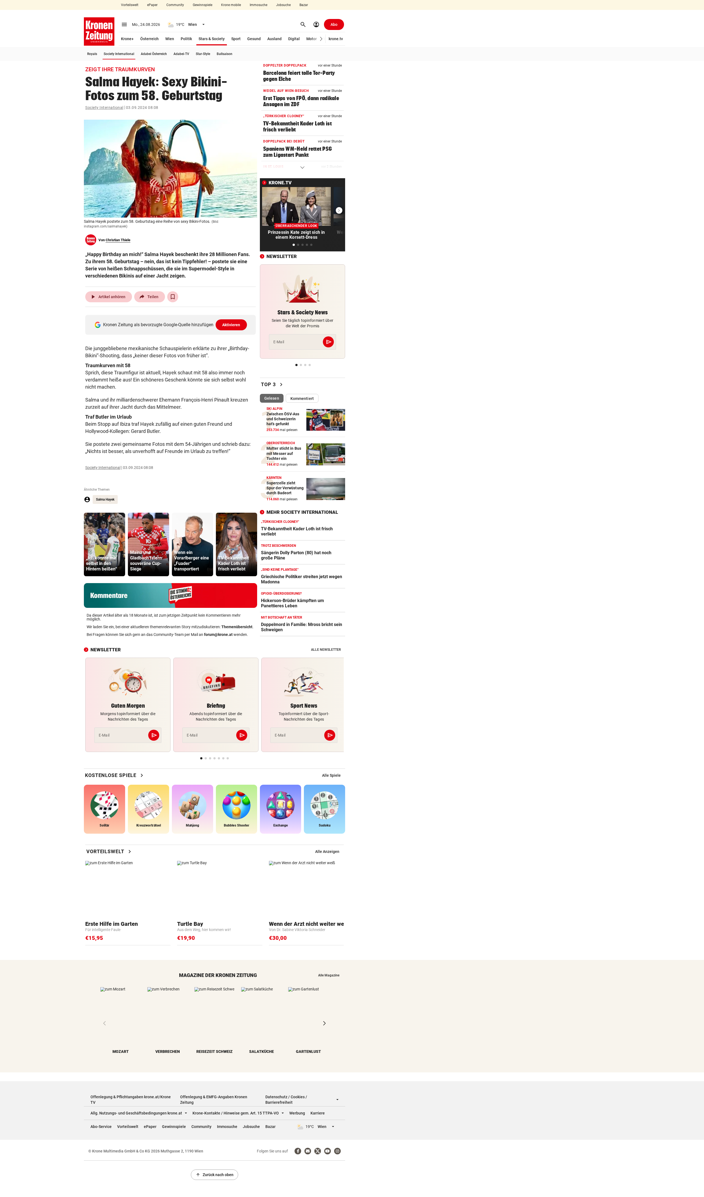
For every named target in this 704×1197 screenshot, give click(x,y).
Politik (186, 39)
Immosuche (258, 5)
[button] (321, 39)
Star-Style (203, 54)
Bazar (303, 5)
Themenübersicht (236, 627)
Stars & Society (212, 39)
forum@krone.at (218, 634)
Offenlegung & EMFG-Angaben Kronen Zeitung (213, 1100)
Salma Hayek (105, 499)
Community (175, 5)
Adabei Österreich (154, 54)
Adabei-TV (181, 54)
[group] (104, 544)
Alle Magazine (328, 975)
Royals (92, 54)
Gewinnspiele (202, 5)
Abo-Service (101, 1126)
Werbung (297, 1113)
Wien (169, 39)
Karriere (317, 1113)
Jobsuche (283, 5)
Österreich (149, 39)
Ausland (274, 39)
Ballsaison (224, 54)
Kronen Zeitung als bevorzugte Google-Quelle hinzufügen (171, 324)
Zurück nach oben (214, 1175)
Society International (119, 54)
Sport (236, 39)
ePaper (152, 5)
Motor (311, 39)
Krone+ (127, 39)
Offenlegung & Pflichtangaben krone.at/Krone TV (130, 1100)
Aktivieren (231, 325)
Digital (294, 39)
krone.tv (336, 39)
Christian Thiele (118, 240)
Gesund (254, 39)
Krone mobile (231, 5)
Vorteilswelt (129, 5)
